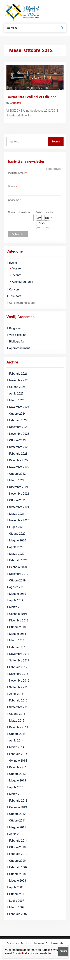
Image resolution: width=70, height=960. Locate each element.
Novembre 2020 (19, 520)
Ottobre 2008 (17, 874)
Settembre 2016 (19, 687)
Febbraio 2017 (18, 667)
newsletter (45, 953)
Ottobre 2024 (17, 413)
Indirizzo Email (17, 173)
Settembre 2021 (19, 507)
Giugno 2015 (17, 713)
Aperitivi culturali (22, 281)
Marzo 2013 (16, 794)
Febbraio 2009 (18, 867)
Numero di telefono (19, 212)
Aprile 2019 (16, 600)
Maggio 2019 (17, 593)
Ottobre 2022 (17, 473)
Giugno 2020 (17, 533)
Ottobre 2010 (17, 847)
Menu (14, 27)
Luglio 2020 (16, 527)
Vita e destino (17, 335)
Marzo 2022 (16, 480)
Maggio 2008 (17, 880)
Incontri (16, 275)
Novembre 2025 (19, 380)
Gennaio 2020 (18, 567)
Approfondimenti (20, 348)
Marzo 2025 (16, 400)
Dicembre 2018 (18, 620)
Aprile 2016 (16, 694)
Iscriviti (19, 953)
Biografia (15, 328)
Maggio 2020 (17, 540)
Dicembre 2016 (18, 673)
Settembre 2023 (19, 447)
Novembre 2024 (19, 407)
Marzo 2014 (16, 747)
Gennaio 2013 (18, 807)
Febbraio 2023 (18, 453)
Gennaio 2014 (18, 760)
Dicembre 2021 (18, 487)
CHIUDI (63, 951)
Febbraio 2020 (18, 560)
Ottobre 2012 (17, 814)
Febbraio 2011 (18, 840)
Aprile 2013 (16, 787)
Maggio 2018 (17, 633)
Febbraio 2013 (18, 800)
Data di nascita (44, 212)
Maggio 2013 (17, 780)
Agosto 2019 (17, 587)
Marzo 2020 (16, 553)
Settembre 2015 (19, 707)
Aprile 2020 (16, 547)
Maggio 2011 (17, 827)
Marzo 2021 (16, 513)
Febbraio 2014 (18, 754)
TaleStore (15, 296)
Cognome (14, 200)
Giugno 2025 (17, 387)
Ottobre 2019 (17, 580)
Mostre (16, 268)
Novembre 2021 (19, 493)
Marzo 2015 (16, 720)
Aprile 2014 (16, 740)
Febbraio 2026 (18, 373)
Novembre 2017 (19, 654)
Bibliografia (16, 341)
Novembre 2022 (19, 467)
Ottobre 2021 (17, 500)
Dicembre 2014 (18, 727)
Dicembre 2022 (18, 460)
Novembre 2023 (19, 433)
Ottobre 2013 (17, 774)
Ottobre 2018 (17, 627)
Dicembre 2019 (18, 574)
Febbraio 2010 (18, 854)
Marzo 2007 (16, 907)
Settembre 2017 (19, 660)
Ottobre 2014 (17, 734)
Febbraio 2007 (18, 914)
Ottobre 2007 (17, 894)
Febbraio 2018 (18, 647)
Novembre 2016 (19, 680)
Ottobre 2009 (17, 860)
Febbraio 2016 (18, 700)
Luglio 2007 (16, 900)
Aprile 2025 (16, 393)
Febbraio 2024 (18, 420)
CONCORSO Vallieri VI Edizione (31, 97)
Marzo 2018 (16, 640)
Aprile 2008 (16, 887)
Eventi (13, 262)
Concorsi (15, 103)
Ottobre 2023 (17, 440)
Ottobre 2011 (17, 820)
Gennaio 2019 (18, 614)
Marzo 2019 (16, 607)
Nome (12, 186)
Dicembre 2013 (18, 767)
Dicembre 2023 (18, 427)
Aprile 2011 (16, 834)
